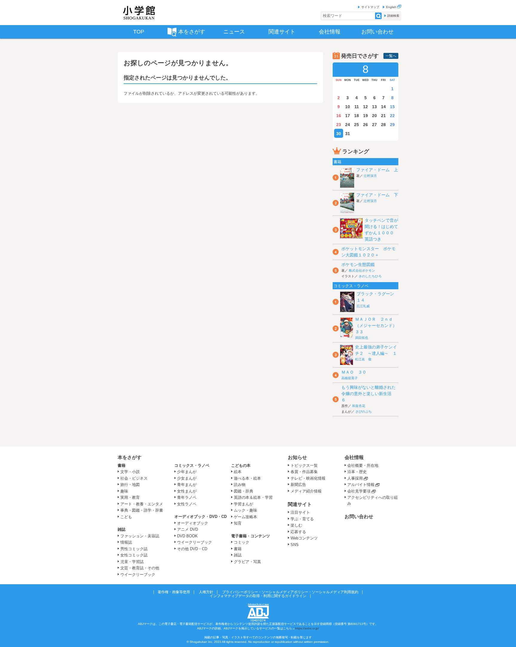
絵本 (238, 471)
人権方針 (206, 592)
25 (356, 124)
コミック (241, 542)
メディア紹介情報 (306, 491)
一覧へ (391, 56)
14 (383, 106)
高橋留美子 (349, 378)
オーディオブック (192, 523)
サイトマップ (370, 7)
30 (338, 133)
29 (392, 124)
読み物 (239, 484)
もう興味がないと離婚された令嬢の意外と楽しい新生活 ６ (368, 393)
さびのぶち (363, 411)
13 (374, 106)
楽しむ (296, 525)
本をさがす (130, 457)
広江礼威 (363, 306)
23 (338, 124)
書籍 (121, 465)
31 (347, 133)
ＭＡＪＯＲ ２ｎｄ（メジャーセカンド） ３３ (378, 325)
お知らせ (297, 457)
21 (383, 115)
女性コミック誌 (134, 555)
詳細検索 (393, 15)
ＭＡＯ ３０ (353, 372)
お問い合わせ (359, 516)
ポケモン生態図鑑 (358, 264)
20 (374, 115)
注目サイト (300, 512)
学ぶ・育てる (302, 519)
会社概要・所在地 (362, 465)
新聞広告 (298, 484)
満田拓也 (361, 337)
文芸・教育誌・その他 (139, 568)
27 (374, 124)
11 (356, 106)
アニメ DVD (187, 529)
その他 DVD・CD (192, 549)
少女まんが (186, 478)
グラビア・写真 (247, 561)
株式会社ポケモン (362, 270)
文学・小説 (130, 471)
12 (365, 106)
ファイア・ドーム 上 (377, 169)
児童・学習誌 (132, 561)
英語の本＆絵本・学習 (253, 497)
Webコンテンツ (304, 538)
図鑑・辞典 (243, 491)
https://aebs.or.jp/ (307, 628)
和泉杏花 (358, 406)
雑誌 (121, 529)
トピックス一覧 (304, 465)
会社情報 (354, 457)
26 (365, 124)
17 (347, 115)
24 (347, 124)
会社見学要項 (359, 491)
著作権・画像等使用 (174, 592)
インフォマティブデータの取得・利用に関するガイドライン (258, 596)
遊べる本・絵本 (247, 478)
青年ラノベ (186, 497)
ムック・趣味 (245, 510)
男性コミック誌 (134, 549)
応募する (298, 532)
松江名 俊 (363, 359)
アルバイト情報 (360, 484)
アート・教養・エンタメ (141, 504)
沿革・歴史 (357, 471)
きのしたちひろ (370, 276)
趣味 (124, 491)
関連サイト (300, 504)
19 (365, 115)
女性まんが (186, 491)
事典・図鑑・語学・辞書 (141, 510)
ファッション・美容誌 (139, 536)
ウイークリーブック (137, 574)
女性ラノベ (186, 504)
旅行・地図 (130, 484)
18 (356, 115)
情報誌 (126, 542)
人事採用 (355, 478)
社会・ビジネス (134, 478)
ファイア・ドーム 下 (377, 194)
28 (383, 124)
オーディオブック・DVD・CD (200, 516)
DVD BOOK (187, 536)
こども (126, 517)
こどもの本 (241, 465)
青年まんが (186, 484)
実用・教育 (130, 497)
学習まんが (245, 504)
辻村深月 (370, 176)
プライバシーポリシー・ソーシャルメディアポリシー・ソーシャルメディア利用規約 (290, 592)
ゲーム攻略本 (245, 517)
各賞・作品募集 (304, 471)
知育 (238, 523)
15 (392, 106)
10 (347, 106)
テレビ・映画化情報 (308, 478)
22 (392, 115)
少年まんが (186, 471)
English (391, 7)
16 (338, 115)
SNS (295, 544)
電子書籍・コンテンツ (250, 536)
